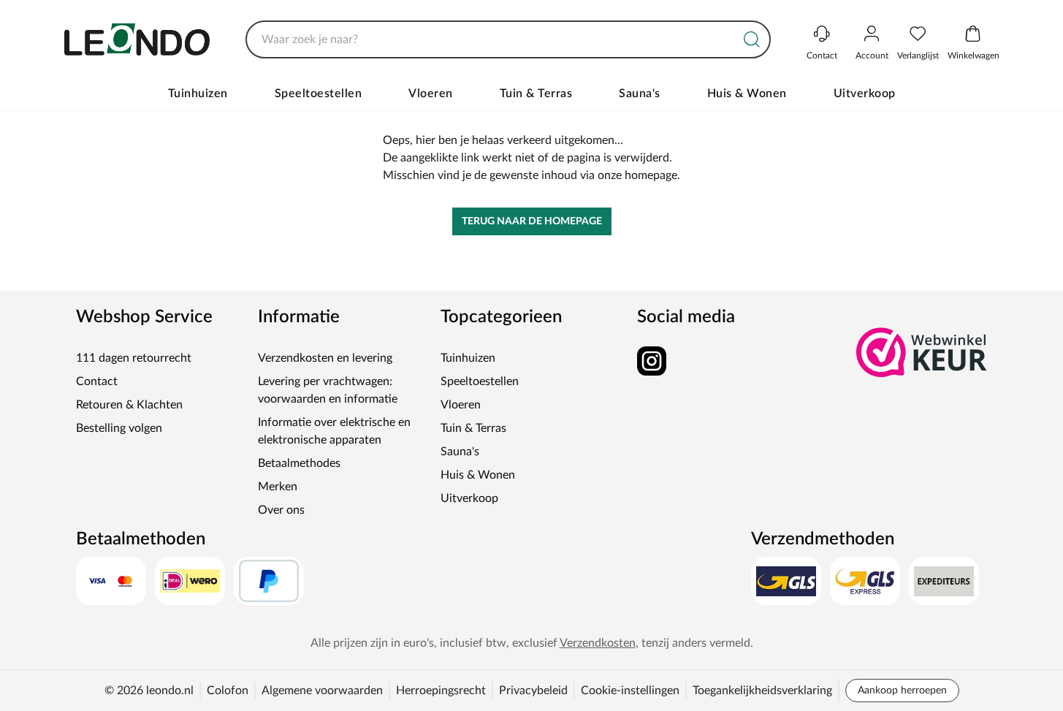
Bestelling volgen (119, 428)
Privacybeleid (533, 690)
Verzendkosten (598, 643)
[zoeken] (752, 39)
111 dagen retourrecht (133, 358)
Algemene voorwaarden (322, 690)
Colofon (227, 690)
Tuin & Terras (536, 93)
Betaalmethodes (299, 463)
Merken (277, 487)
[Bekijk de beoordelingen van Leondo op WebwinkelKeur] (922, 352)
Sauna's (639, 93)
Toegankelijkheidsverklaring (762, 690)
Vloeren (430, 93)
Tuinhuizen (198, 93)
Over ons (281, 510)
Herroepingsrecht (441, 690)
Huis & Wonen (747, 93)
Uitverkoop (865, 93)
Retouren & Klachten (129, 405)
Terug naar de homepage (532, 221)
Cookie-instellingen (630, 690)
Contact (97, 381)
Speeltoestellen (318, 93)
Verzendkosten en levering (325, 358)
